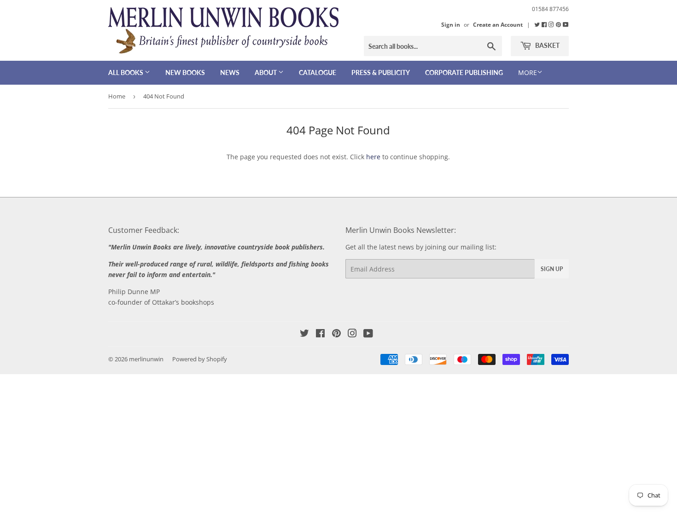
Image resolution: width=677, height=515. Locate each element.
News (229, 72)
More (527, 72)
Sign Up (552, 269)
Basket (547, 45)
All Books (126, 72)
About (266, 72)
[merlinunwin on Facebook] (545, 24)
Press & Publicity (380, 72)
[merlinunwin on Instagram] (552, 24)
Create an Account (498, 24)
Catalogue (317, 72)
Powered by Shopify (199, 359)
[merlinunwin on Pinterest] (559, 24)
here (373, 156)
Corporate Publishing (464, 72)
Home (116, 96)
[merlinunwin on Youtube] (566, 24)
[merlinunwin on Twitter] (537, 24)
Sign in (450, 24)
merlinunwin (146, 359)
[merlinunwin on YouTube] (368, 334)
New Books (185, 72)
